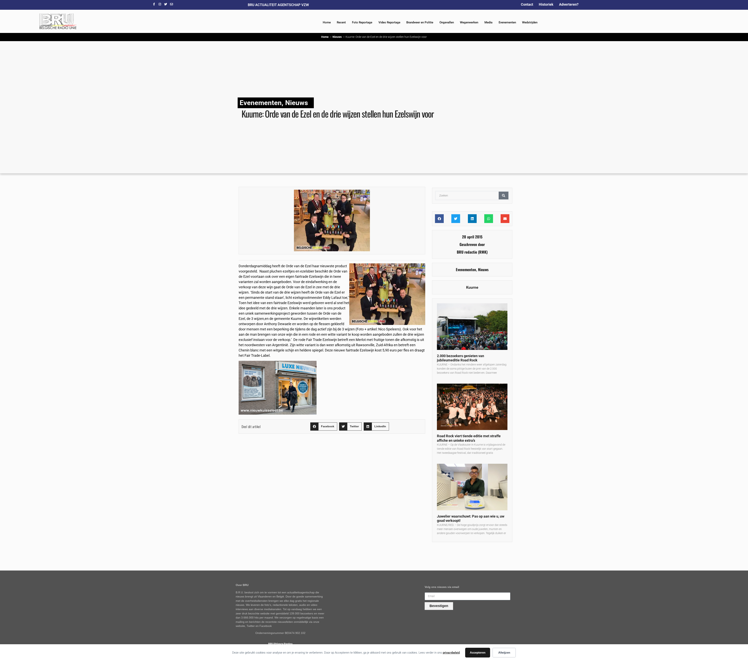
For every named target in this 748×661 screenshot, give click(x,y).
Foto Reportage (362, 22)
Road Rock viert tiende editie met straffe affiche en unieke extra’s (469, 438)
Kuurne (472, 287)
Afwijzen (504, 652)
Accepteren (477, 652)
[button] (323, 426)
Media (488, 22)
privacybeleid (451, 652)
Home (327, 22)
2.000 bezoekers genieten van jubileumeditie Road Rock (460, 358)
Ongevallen (446, 22)
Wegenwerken (469, 22)
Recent (341, 22)
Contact (527, 4)
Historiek (546, 4)
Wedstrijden (529, 22)
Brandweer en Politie (419, 22)
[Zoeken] (503, 195)
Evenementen (507, 22)
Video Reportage (389, 22)
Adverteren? (569, 4)
